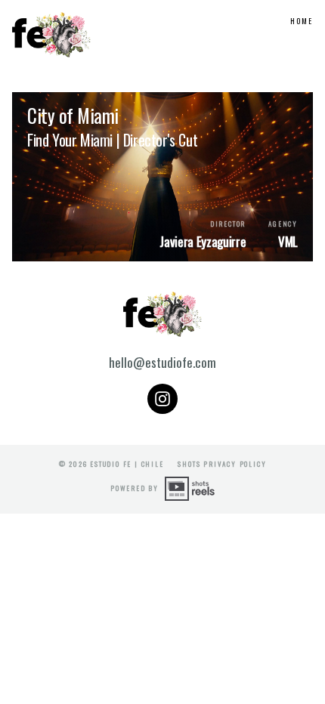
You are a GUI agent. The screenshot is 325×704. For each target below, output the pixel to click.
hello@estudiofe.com (162, 362)
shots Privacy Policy (222, 464)
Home (301, 20)
